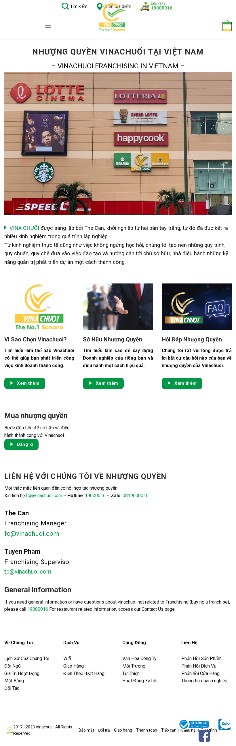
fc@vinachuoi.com (44, 495)
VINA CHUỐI (24, 228)
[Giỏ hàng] (227, 26)
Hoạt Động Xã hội (139, 680)
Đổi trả (104, 730)
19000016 (95, 495)
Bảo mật (86, 730)
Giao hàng (123, 730)
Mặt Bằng (14, 680)
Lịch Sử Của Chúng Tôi (27, 658)
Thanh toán (146, 730)
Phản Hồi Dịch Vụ (198, 666)
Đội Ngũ (12, 666)
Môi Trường (133, 666)
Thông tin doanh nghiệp (204, 680)
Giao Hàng (73, 666)
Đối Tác (11, 688)
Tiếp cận (168, 730)
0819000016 (136, 495)
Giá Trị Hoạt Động (21, 673)
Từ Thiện (131, 673)
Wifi (67, 658)
